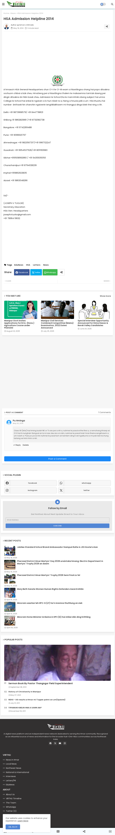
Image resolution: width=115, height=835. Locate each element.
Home (6, 13)
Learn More (23, 820)
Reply (18, 445)
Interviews (11, 776)
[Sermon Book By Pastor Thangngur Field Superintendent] (57, 663)
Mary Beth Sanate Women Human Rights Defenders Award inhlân (50, 589)
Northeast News (13, 768)
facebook (32, 483)
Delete (26, 445)
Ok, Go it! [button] (12, 826)
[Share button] (61, 272)
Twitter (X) (11, 811)
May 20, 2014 (18, 423)
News (13, 13)
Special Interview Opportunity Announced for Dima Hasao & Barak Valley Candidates (93, 323)
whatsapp (86, 483)
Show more (105, 296)
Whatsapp (51, 272)
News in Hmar (12, 759)
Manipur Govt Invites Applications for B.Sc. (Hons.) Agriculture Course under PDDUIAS (19, 324)
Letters (36, 265)
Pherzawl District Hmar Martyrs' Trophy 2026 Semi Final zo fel (48, 575)
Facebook (23, 272)
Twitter (37, 272)
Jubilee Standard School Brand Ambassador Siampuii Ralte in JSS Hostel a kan (57, 547)
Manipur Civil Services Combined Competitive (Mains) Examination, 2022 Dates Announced (57, 324)
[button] (112, 4)
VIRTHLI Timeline (13, 798)
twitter (86, 490)
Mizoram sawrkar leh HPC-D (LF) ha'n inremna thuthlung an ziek (49, 603)
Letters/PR (11, 780)
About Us (10, 794)
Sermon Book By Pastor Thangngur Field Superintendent (40, 683)
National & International (17, 772)
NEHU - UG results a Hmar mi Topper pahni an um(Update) (36, 699)
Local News (11, 763)
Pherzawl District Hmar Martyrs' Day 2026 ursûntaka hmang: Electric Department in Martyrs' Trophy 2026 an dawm (60, 562)
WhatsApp (11, 807)
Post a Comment (57, 458)
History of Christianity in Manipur (24, 691)
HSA (28, 265)
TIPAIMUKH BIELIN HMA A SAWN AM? (25, 707)
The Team (11, 802)
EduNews (18, 265)
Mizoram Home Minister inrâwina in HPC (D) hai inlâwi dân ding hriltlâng (53, 617)
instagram (32, 490)
